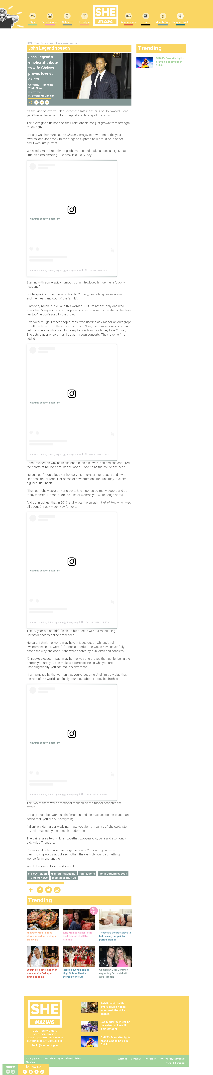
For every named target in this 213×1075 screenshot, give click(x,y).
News (146, 22)
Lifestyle (84, 22)
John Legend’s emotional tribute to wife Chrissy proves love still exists (43, 68)
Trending (47, 84)
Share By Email (47, 102)
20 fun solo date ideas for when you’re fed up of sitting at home (42, 973)
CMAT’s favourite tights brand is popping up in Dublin (170, 62)
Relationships (128, 22)
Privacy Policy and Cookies (173, 1059)
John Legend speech (113, 873)
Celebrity (67, 22)
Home (29, 43)
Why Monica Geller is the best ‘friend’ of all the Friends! (77, 936)
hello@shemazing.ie (45, 1045)
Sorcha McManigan (43, 95)
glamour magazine (63, 873)
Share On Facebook (36, 102)
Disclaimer (150, 1059)
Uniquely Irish (180, 22)
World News (35, 88)
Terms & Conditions (176, 1063)
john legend (87, 873)
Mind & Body (163, 22)
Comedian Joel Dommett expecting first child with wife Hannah (113, 973)
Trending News (38, 877)
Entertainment (50, 22)
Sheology (30, 1062)
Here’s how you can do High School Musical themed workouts (76, 973)
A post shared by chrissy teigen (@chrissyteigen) (55, 270)
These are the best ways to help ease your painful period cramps (115, 936)
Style (33, 22)
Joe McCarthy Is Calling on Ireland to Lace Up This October (115, 1025)
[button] (13, 1072)
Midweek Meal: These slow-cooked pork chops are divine (41, 936)
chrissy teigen (37, 873)
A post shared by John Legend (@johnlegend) (53, 622)
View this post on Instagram (44, 218)
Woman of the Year (64, 877)
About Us (122, 1059)
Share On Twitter (41, 102)
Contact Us (136, 1059)
